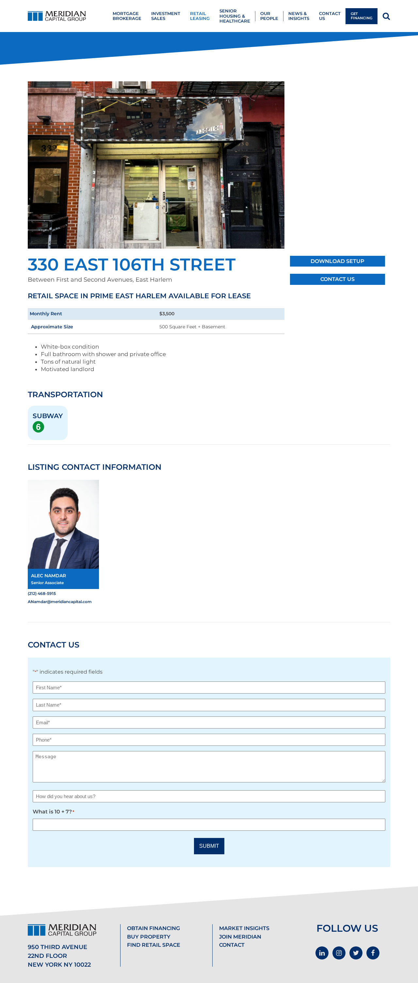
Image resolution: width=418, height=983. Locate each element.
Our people (269, 16)
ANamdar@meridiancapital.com (60, 601)
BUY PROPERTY (148, 937)
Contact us (330, 16)
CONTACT (232, 945)
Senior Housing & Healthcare (234, 16)
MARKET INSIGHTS (244, 928)
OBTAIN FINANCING (153, 928)
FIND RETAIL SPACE (153, 945)
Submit (209, 846)
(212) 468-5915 (42, 593)
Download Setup (337, 261)
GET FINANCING (361, 15)
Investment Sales (165, 16)
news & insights (298, 16)
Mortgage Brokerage (127, 16)
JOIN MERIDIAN (240, 937)
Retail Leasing (200, 16)
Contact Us (337, 279)
